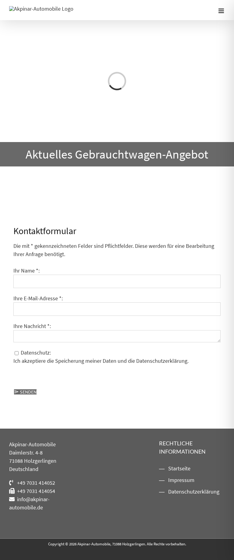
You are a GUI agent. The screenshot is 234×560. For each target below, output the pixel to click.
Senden (28, 392)
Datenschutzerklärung (161, 360)
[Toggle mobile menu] (221, 11)
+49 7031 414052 (36, 482)
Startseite (179, 468)
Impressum (181, 479)
